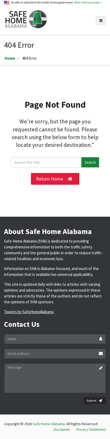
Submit (91, 400)
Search (90, 162)
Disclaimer (62, 429)
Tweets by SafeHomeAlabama (29, 311)
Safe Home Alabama (49, 423)
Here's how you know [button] (87, 2)
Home (10, 58)
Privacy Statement (91, 429)
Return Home (49, 179)
